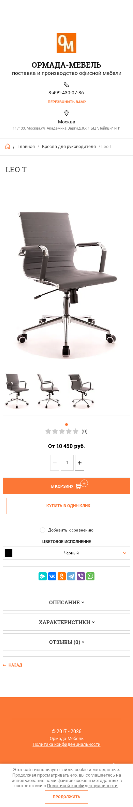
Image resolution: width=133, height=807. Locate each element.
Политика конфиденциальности (67, 744)
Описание (64, 602)
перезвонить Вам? (67, 102)
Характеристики (64, 622)
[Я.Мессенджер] (43, 576)
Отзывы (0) (64, 641)
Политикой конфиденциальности (82, 785)
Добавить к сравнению (70, 530)
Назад (15, 665)
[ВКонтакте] (52, 576)
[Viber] (81, 576)
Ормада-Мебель (66, 65)
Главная (26, 146)
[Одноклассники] (62, 576)
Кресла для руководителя (69, 146)
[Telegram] (71, 576)
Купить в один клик (68, 505)
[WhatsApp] (90, 576)
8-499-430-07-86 (66, 92)
